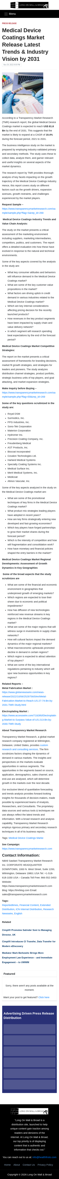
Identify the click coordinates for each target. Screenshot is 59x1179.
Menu (12, 13)
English (18, 913)
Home (7, 1164)
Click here (43, 997)
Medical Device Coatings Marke (26, 838)
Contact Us (29, 1164)
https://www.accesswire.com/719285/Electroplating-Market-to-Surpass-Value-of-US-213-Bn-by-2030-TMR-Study (29, 719)
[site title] (29, 1111)
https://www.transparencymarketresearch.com (27, 848)
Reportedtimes (10, 905)
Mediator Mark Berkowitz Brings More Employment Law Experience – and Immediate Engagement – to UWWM (27, 957)
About (16, 1164)
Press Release (9, 23)
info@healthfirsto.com (44, 1157)
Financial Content (29, 905)
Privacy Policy (45, 1164)
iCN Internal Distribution (29, 909)
